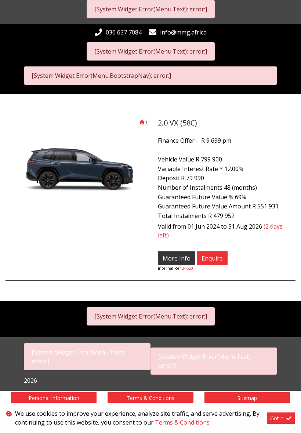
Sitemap (247, 397)
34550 (187, 268)
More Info (177, 258)
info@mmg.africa (183, 32)
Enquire (212, 258)
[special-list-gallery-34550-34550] (78, 158)
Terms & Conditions (150, 397)
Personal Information (54, 397)
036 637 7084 (124, 32)
